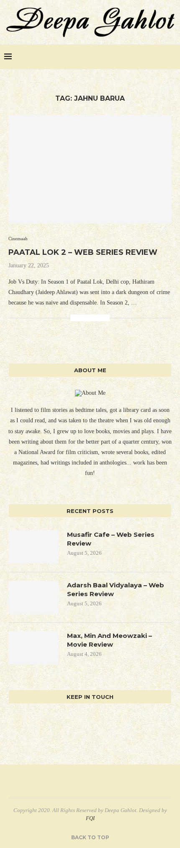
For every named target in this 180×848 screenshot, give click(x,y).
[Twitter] (151, 57)
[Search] (171, 57)
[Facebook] (142, 57)
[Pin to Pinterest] (94, 318)
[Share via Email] (103, 318)
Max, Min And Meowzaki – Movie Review (109, 640)
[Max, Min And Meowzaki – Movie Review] (33, 648)
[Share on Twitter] (85, 318)
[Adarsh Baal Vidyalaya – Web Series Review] (33, 597)
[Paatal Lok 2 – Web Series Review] (90, 169)
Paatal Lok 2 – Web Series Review (82, 252)
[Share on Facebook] (77, 318)
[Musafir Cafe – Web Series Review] (33, 547)
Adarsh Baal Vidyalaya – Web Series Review (115, 589)
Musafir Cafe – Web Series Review (110, 539)
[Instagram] (159, 57)
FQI (90, 818)
